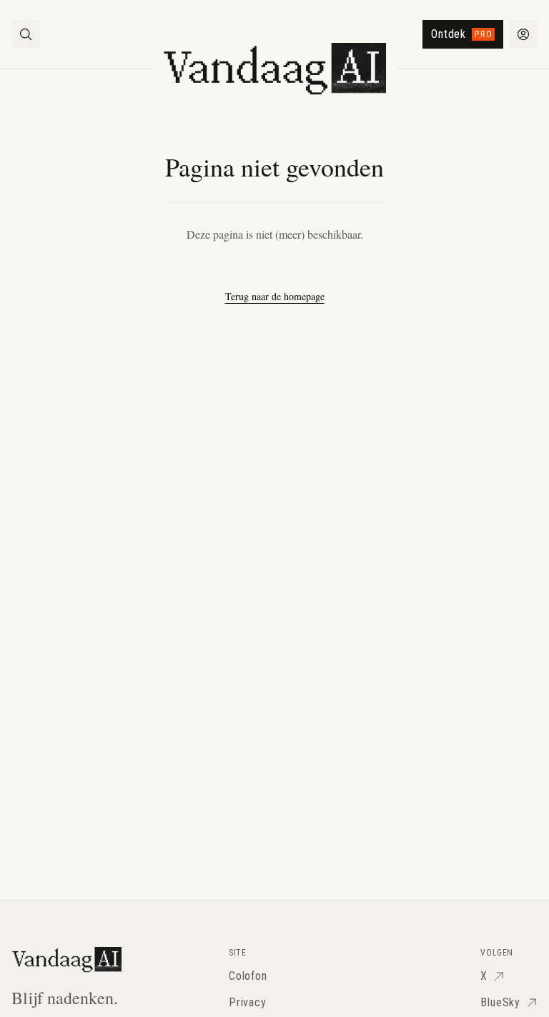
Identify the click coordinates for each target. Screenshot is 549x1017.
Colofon (248, 976)
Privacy (248, 1002)
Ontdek (462, 34)
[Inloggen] (523, 34)
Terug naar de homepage (275, 296)
